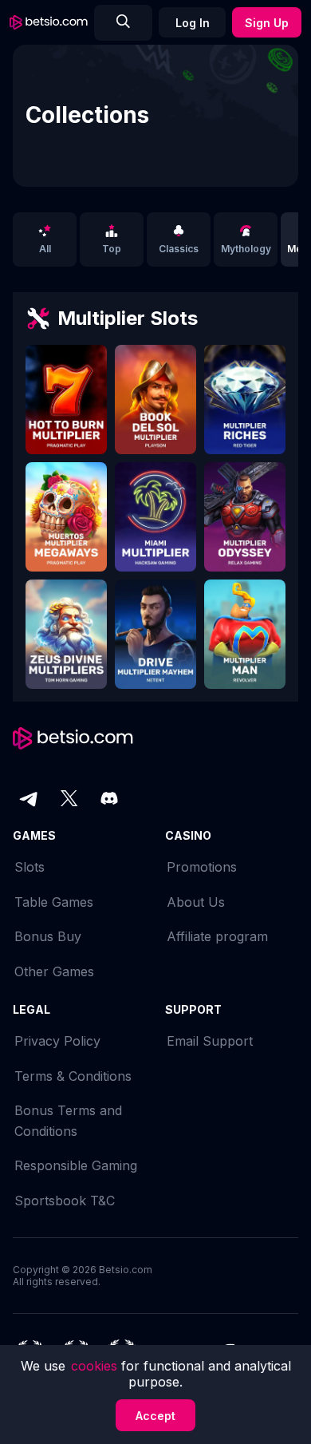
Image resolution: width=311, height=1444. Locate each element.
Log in (192, 23)
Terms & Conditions (73, 1076)
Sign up (267, 23)
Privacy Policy (57, 1041)
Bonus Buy (47, 936)
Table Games (53, 902)
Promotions (202, 867)
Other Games (54, 971)
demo (66, 406)
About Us (196, 902)
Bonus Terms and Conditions (68, 1120)
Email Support (210, 1041)
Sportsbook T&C (64, 1201)
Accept (155, 1415)
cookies (96, 1366)
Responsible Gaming (75, 1165)
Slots (29, 867)
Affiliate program (217, 936)
